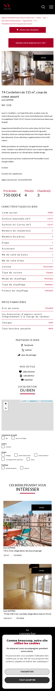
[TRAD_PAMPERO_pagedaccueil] (7, 9)
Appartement (27, 21)
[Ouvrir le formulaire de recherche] (43, 7)
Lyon (44, 18)
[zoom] (27, 85)
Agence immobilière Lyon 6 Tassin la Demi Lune (18, 18)
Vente (39, 18)
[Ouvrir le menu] (51, 7)
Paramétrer (27, 671)
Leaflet (23, 401)
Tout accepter (27, 680)
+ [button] (6, 404)
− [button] (6, 408)
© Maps (33, 401)
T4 (35, 21)
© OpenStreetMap (46, 401)
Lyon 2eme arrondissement (11, 21)
